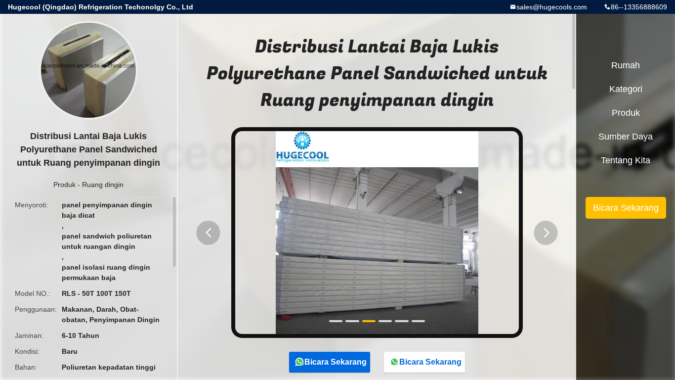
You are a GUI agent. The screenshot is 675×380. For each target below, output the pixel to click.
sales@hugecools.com (551, 7)
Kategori (625, 89)
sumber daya (625, 137)
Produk (64, 185)
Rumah (625, 65)
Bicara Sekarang (335, 362)
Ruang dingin (103, 185)
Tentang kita (625, 160)
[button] (208, 233)
